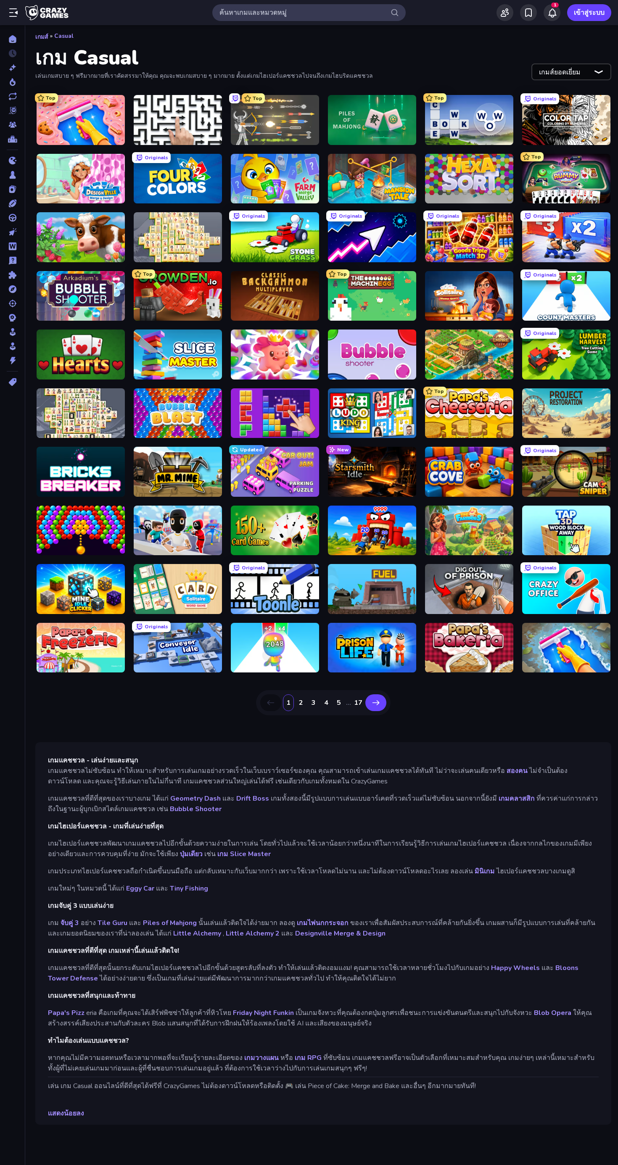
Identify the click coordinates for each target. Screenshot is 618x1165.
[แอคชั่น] (12, 360)
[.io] (12, 160)
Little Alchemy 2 (253, 933)
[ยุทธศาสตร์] (12, 318)
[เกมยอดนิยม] (12, 82)
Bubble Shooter (196, 809)
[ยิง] (12, 303)
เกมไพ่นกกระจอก (323, 923)
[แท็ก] (12, 382)
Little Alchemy (197, 933)
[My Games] (528, 12)
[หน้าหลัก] (12, 39)
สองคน (517, 770)
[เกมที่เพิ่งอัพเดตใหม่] (12, 96)
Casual (64, 36)
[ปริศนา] (12, 275)
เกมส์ (41, 37)
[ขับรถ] (12, 218)
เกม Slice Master (244, 854)
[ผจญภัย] (12, 289)
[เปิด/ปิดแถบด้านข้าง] (13, 13)
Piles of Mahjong (170, 923)
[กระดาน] (12, 175)
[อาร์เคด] (12, 346)
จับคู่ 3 (70, 923)
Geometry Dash (195, 798)
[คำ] (12, 246)
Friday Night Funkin (263, 1012)
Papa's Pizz (66, 1012)
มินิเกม (485, 871)
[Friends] (505, 12)
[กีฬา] (12, 203)
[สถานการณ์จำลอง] (12, 332)
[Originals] (12, 110)
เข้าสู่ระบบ (589, 12)
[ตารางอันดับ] (12, 139)
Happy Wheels (515, 968)
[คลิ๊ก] (12, 232)
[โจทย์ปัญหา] (12, 260)
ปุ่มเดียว (191, 854)
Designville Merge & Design (340, 933)
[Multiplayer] (12, 125)
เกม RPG (308, 1057)
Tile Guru (112, 923)
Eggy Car (140, 888)
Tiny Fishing (189, 888)
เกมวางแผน (261, 1057)
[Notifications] (552, 12)
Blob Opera (552, 1012)
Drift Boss (252, 798)
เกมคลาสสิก (517, 798)
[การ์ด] (12, 189)
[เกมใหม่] (12, 68)
